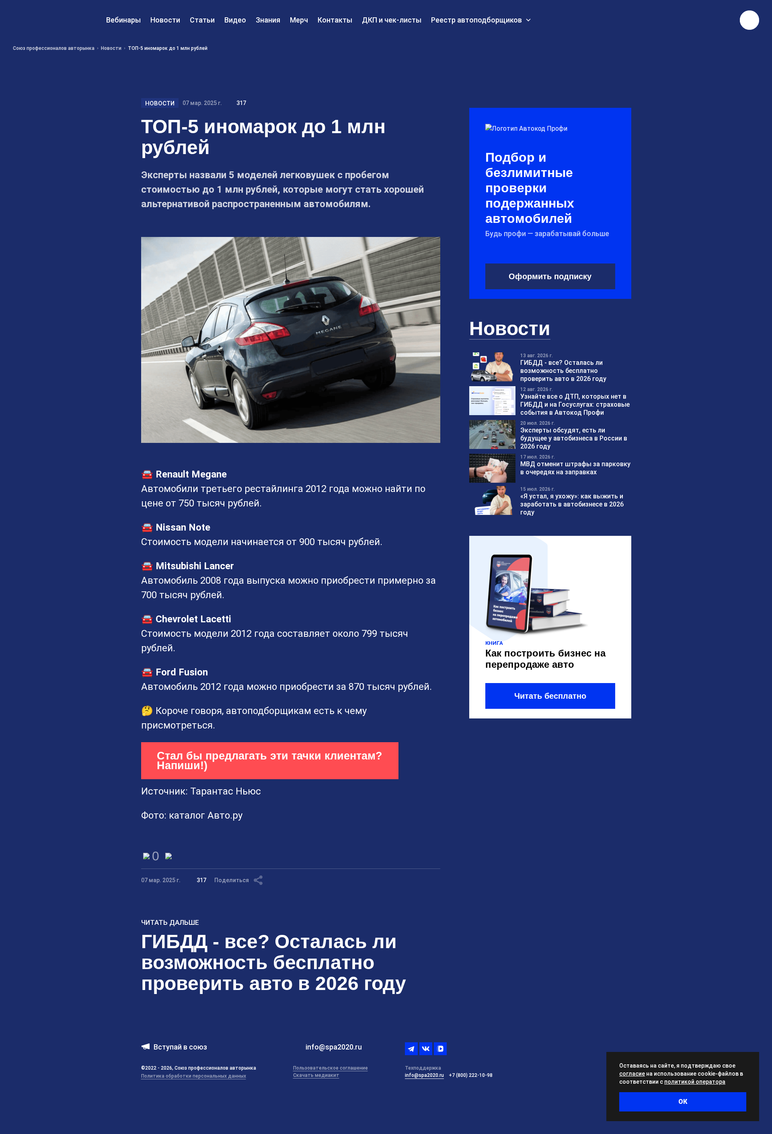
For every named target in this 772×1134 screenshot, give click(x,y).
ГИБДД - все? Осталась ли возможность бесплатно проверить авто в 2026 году (273, 962)
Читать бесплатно (550, 696)
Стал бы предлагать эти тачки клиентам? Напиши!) (269, 761)
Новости (160, 103)
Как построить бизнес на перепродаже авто (545, 659)
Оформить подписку (550, 276)
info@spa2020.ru (424, 1075)
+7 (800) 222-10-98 (471, 1075)
